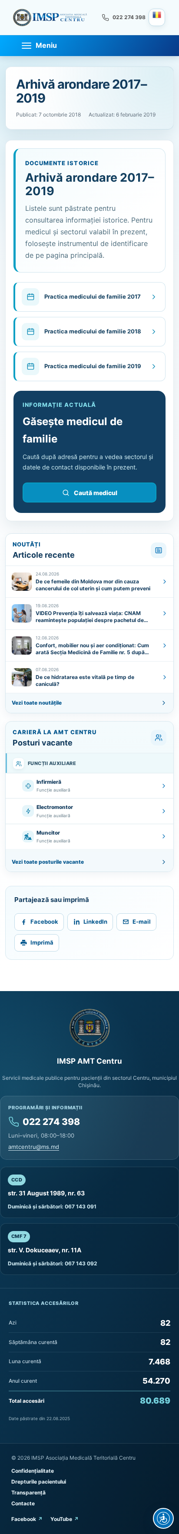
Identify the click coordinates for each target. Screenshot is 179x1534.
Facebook (23, 1519)
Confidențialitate (32, 1470)
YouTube (61, 1519)
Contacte (23, 1503)
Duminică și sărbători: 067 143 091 (52, 1206)
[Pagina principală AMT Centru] (50, 17)
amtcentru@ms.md (33, 1146)
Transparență (28, 1492)
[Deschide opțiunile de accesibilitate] (163, 1518)
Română (157, 17)
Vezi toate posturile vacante (48, 862)
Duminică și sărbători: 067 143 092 (52, 1263)
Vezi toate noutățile (37, 702)
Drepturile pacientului (38, 1481)
